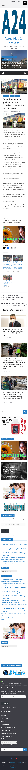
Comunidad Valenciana (7, 56)
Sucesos (17, 95)
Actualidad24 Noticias (15, 111)
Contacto (3, 715)
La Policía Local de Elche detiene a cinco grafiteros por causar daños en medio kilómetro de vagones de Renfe (17, 265)
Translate (12, 744)
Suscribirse (5, 531)
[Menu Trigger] (25, 3)
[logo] (3, 681)
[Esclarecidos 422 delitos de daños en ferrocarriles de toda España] (7, 277)
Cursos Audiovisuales (6, 736)
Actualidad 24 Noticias (16, 67)
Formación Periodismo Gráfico (8, 733)
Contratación (4, 718)
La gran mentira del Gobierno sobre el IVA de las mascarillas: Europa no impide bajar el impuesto (13, 332)
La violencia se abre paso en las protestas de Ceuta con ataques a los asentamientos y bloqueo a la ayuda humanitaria (14, 544)
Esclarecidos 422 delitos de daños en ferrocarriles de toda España (7, 283)
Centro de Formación (6, 730)
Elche (15, 56)
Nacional (12, 95)
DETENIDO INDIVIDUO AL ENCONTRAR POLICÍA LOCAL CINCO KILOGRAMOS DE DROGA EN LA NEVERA (14, 298)
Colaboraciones (5, 724)
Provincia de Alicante (7, 59)
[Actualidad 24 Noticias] (3, 73)
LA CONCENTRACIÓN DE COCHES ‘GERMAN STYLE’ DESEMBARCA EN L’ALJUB (13, 304)
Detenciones (5, 95)
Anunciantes (4, 721)
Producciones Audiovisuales (8, 727)
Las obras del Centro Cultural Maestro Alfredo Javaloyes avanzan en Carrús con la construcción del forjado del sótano (14, 63)
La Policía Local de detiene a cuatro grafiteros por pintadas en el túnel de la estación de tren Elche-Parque (7, 265)
